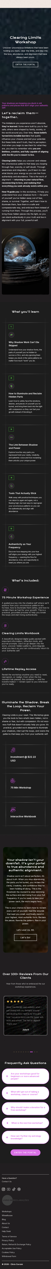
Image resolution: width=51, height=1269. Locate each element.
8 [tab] (31, 1053)
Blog (4, 1219)
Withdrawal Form (9, 1256)
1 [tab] (14, 1053)
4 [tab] (22, 1053)
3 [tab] (19, 1053)
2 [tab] (17, 1053)
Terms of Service (9, 1236)
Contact (5, 1227)
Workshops (7, 1211)
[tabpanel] (25, 1017)
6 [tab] (26, 1053)
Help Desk (6, 1231)
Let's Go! (25, 937)
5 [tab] (24, 1053)
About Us (6, 1223)
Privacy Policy (8, 1240)
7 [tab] (29, 1053)
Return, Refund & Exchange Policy (16, 1244)
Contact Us (7, 1181)
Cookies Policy (8, 1252)
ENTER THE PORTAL (25, 64)
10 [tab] (37, 1053)
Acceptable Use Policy (11, 1248)
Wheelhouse (7, 1215)
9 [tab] (33, 1053)
